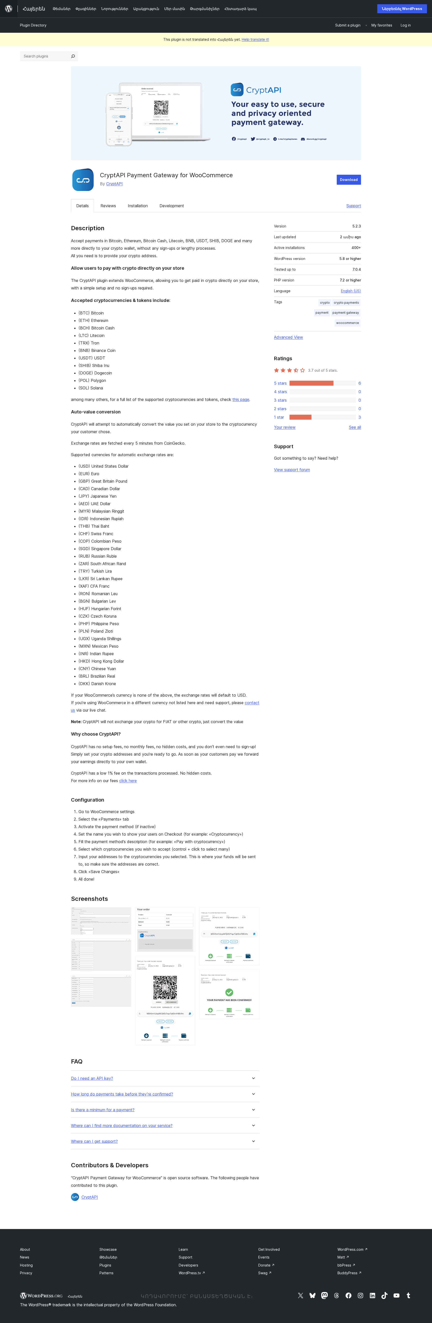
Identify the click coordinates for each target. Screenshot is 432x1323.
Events (264, 1257)
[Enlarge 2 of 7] (124, 945)
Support (353, 205)
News (24, 1257)
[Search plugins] (73, 56)
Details (82, 205)
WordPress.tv (192, 1273)
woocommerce (347, 323)
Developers (188, 1265)
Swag (265, 1273)
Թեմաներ (108, 1257)
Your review (285, 427)
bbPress (347, 1265)
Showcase (108, 1249)
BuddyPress (350, 1273)
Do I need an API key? (92, 1078)
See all (355, 427)
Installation (138, 205)
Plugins (105, 1265)
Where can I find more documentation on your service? (121, 1125)
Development (172, 205)
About (25, 1249)
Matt (343, 1257)
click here (128, 780)
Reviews (108, 205)
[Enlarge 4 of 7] (188, 914)
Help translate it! (255, 39)
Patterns (107, 1273)
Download (349, 179)
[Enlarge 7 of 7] (252, 976)
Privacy (26, 1273)
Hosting (26, 1265)
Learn (183, 1249)
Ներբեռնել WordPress (402, 8)
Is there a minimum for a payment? (102, 1110)
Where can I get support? (94, 1141)
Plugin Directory (33, 25)
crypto (325, 302)
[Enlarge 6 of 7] (252, 914)
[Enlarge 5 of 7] (188, 962)
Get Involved (269, 1249)
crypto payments (346, 302)
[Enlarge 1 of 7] (124, 914)
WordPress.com (353, 1249)
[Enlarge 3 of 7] (124, 981)
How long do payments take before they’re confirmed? (122, 1094)
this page (240, 399)
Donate (266, 1265)
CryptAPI (114, 183)
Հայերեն (75, 1296)
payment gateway (345, 312)
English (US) (351, 291)
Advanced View (288, 337)
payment (322, 312)
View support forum (292, 469)
